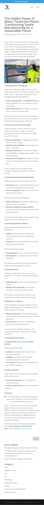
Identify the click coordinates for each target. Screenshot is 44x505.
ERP (5, 473)
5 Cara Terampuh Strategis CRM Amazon (18, 459)
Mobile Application (10, 483)
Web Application (10, 492)
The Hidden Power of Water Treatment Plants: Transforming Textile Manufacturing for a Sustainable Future (20, 453)
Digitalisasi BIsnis (10, 470)
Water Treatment (22, 342)
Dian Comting (11, 34)
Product (29, 34)
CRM (6, 467)
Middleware (8, 480)
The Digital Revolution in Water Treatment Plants (21, 448)
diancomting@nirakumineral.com (20, 429)
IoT (5, 477)
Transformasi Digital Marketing (15, 489)
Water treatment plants (12, 42)
